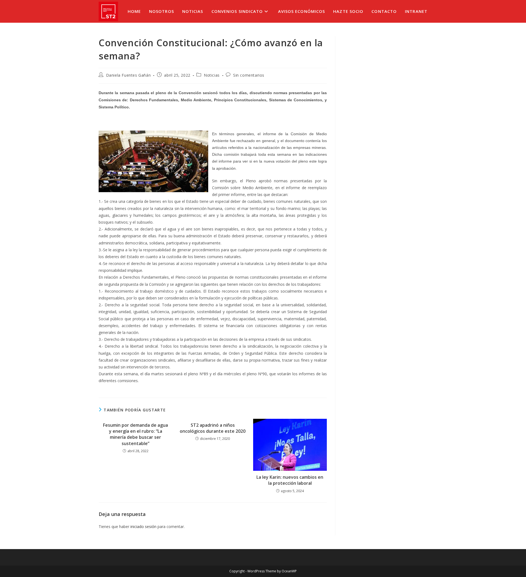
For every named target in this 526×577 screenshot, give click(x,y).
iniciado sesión (143, 526)
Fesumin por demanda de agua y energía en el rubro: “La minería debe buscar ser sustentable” (135, 434)
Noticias (212, 75)
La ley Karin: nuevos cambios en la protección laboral (289, 480)
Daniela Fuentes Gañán (128, 75)
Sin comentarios (248, 75)
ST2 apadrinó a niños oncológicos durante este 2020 (212, 428)
